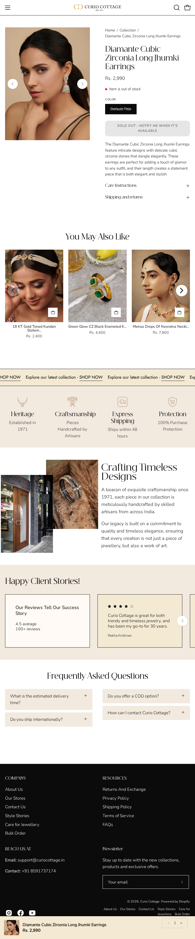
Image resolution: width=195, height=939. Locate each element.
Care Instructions (121, 186)
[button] (176, 7)
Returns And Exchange (124, 789)
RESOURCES (115, 778)
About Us (14, 789)
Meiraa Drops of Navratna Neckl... (161, 326)
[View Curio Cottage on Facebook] (20, 913)
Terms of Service (118, 816)
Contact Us (15, 807)
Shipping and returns (124, 197)
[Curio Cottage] (97, 7)
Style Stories (17, 816)
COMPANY (15, 778)
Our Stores (15, 798)
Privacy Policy (116, 798)
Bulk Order (15, 833)
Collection (128, 30)
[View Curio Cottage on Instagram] (9, 913)
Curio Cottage (149, 901)
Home (110, 30)
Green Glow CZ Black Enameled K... (97, 326)
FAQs (108, 824)
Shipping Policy (117, 807)
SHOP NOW (25, 377)
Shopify (184, 901)
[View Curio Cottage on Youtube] (32, 913)
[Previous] (13, 84)
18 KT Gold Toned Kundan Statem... (34, 328)
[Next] (82, 84)
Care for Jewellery (22, 824)
